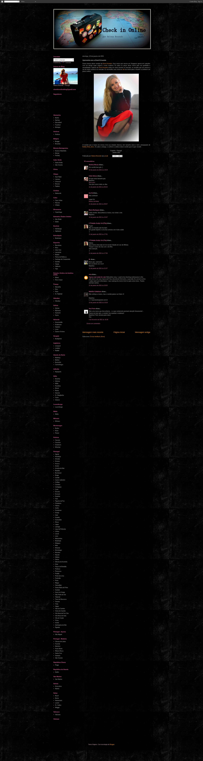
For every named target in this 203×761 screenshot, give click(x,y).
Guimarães (58, 520)
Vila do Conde (59, 618)
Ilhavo (57, 522)
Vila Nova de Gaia (60, 615)
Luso (56, 536)
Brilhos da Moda (94, 201)
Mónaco (57, 421)
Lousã (57, 534)
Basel (57, 696)
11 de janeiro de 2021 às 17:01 (98, 234)
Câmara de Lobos (60, 641)
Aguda (57, 454)
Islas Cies (58, 250)
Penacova (58, 571)
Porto (56, 580)
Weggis (57, 707)
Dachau (57, 120)
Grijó (56, 515)
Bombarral (58, 473)
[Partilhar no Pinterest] (121, 156)
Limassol (58, 181)
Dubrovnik (58, 193)
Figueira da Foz (60, 501)
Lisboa (57, 531)
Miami (57, 277)
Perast (57, 433)
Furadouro (58, 503)
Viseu (57, 620)
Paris (56, 291)
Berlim (57, 118)
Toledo (57, 264)
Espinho (57, 496)
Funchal (57, 644)
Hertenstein (58, 700)
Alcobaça (58, 456)
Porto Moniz (58, 648)
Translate (68, 62)
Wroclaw (57, 447)
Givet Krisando (107, 63)
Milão (56, 383)
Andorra (57, 134)
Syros (57, 315)
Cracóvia (57, 442)
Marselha (58, 287)
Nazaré (57, 555)
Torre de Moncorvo (61, 599)
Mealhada (58, 541)
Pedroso (57, 569)
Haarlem (57, 327)
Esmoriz (57, 494)
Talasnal (57, 597)
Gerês (57, 508)
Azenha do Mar (59, 468)
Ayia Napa (58, 177)
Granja (57, 512)
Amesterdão (58, 322)
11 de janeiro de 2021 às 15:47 (98, 217)
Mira (56, 545)
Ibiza (56, 247)
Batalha (57, 470)
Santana (57, 655)
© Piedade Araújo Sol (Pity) (98, 223)
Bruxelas (57, 144)
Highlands (58, 231)
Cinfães (57, 482)
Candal (57, 477)
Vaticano (57, 714)
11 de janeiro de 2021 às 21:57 (98, 268)
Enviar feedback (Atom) (97, 336)
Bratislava (58, 238)
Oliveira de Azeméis (61, 562)
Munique (57, 127)
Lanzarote (58, 252)
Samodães (58, 585)
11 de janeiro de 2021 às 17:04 (98, 253)
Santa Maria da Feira (61, 587)
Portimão (58, 578)
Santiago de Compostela (62, 259)
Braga (57, 475)
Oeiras (57, 559)
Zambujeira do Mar (61, 625)
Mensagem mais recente (92, 332)
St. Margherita (59, 395)
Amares (57, 461)
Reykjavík (58, 372)
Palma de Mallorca (61, 257)
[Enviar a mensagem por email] (113, 156)
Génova (57, 381)
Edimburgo (58, 229)
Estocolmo (58, 686)
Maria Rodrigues (94, 210)
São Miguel (58, 634)
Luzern (57, 703)
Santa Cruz (58, 653)
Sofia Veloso (93, 176)
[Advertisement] (93, 732)
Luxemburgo (59, 407)
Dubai (57, 221)
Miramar (57, 548)
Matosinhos (58, 538)
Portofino (58, 386)
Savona (57, 393)
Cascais (57, 440)
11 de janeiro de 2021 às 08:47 (98, 204)
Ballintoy (57, 357)
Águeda (57, 627)
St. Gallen (58, 705)
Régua (57, 583)
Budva (57, 428)
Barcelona (58, 245)
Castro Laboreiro (60, 480)
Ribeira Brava (59, 651)
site (123, 69)
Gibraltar (57, 301)
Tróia (56, 604)
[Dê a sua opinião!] (115, 156)
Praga (57, 665)
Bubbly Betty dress (88, 147)
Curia (56, 489)
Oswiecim (58, 445)
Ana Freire (92, 308)
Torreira (57, 601)
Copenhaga (58, 212)
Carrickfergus (59, 364)
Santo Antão (59, 162)
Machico (57, 646)
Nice (56, 289)
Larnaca (57, 179)
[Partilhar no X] (117, 156)
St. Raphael (58, 294)
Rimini (57, 388)
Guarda (57, 517)
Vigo (56, 268)
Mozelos (57, 552)
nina (90, 274)
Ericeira (57, 491)
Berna (57, 698)
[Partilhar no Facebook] (119, 156)
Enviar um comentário (93, 323)
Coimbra (57, 484)
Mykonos (58, 310)
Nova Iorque (58, 280)
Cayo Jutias (58, 200)
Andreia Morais (94, 164)
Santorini (57, 313)
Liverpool (58, 346)
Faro (56, 498)
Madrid (57, 254)
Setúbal (57, 590)
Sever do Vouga (60, 592)
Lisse (56, 329)
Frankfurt (58, 125)
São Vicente (59, 165)
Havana (57, 203)
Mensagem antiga (142, 332)
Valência (57, 266)
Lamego (57, 527)
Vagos (57, 606)
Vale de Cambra (60, 608)
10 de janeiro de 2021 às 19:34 (98, 170)
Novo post (92, 182)
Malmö (57, 688)
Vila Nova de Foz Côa (62, 613)
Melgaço (57, 543)
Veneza (57, 400)
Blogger (112, 744)
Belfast (57, 360)
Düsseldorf (58, 122)
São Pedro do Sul (60, 594)
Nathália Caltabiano (95, 291)
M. (89, 259)
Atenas (57, 308)
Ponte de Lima (59, 576)
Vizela (57, 622)
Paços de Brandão (60, 566)
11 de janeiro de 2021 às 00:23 (98, 187)
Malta (56, 414)
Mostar (57, 153)
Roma (57, 390)
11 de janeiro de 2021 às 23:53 (98, 285)
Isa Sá (91, 193)
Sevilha (57, 261)
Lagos (57, 524)
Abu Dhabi (58, 219)
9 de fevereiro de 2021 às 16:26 (98, 319)
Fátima (57, 505)
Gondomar (58, 510)
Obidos (57, 557)
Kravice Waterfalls (60, 151)
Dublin (57, 672)
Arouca (57, 463)
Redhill (57, 350)
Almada (57, 459)
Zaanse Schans (60, 331)
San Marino (58, 679)
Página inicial (119, 332)
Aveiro (57, 466)
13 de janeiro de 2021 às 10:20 (98, 302)
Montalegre (58, 550)
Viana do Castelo (60, 611)
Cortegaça (58, 487)
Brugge (57, 141)
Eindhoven (58, 324)
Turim (57, 397)
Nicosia (57, 184)
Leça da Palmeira (60, 529)
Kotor (56, 430)
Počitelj (57, 155)
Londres (57, 348)
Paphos (57, 186)
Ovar (56, 564)
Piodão (57, 573)
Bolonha (57, 379)
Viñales (57, 205)
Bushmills (58, 362)
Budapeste (58, 338)
